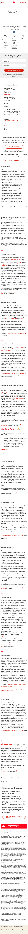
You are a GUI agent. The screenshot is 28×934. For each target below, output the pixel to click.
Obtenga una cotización (14, 70)
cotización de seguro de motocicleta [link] (17, 333)
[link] (22, 38)
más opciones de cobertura (12, 319)
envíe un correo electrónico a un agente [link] (15, 373)
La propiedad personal (17, 398)
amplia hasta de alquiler (13, 264)
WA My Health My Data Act (6, 926)
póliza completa (24, 844)
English (2, 2)
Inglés (5, 105)
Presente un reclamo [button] (14, 146)
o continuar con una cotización (14, 73)
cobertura (19, 262)
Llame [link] (2, 373)
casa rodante (20, 347)
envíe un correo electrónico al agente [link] (14, 535)
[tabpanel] (14, 107)
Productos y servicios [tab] (7, 206)
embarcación (19, 349)
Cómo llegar (7, 94)
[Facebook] (14, 32)
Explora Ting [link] (4, 449)
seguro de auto (12, 313)
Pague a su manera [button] (14, 160)
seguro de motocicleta (11, 318)
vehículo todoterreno (6, 350)
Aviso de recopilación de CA (19, 926)
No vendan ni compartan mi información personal (10, 927)
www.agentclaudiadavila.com (11, 120)
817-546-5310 (7, 125)
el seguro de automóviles (15, 259)
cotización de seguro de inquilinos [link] (16, 492)
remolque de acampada (7, 349)
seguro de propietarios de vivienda (10, 392)
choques (3, 264)
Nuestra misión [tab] (18, 206)
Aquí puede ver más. (6, 636)
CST (14, 109)
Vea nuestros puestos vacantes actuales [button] (14, 817)
